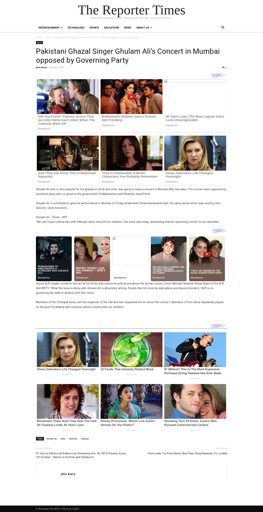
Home (39, 37)
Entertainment (49, 27)
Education (111, 27)
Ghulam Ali (51, 438)
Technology (76, 27)
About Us (142, 27)
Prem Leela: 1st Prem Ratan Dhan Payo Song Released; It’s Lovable (187, 453)
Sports (94, 27)
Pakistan (85, 438)
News (127, 27)
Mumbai (73, 438)
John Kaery (41, 67)
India (63, 438)
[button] (222, 28)
